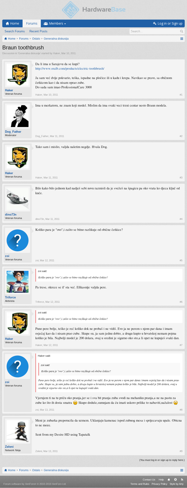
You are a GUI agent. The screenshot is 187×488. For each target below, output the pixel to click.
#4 (181, 219)
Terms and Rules (139, 484)
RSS (182, 479)
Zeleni (9, 446)
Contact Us (149, 479)
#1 (181, 94)
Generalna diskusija (29, 53)
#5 (181, 260)
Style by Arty (177, 484)
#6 (181, 301)
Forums (31, 23)
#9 (181, 451)
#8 (181, 409)
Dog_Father (13, 131)
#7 (181, 345)
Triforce (10, 297)
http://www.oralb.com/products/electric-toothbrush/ (69, 68)
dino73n (10, 214)
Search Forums (15, 31)
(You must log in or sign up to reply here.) (162, 460)
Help (161, 479)
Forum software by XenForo (34, 484)
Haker (56, 53)
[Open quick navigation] (181, 39)
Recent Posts (38, 31)
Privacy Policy (159, 484)
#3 (181, 177)
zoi (7, 256)
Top (175, 479)
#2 (181, 136)
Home (168, 479)
